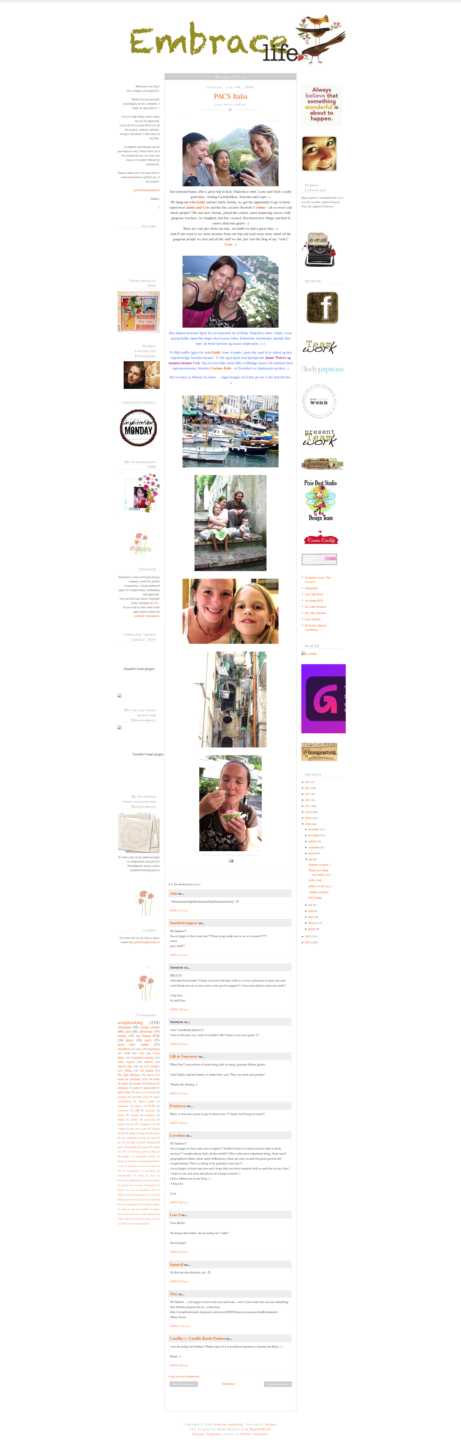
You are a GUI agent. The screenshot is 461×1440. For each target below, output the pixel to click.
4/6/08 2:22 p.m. (179, 910)
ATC (124, 1151)
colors (153, 1166)
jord (132, 1190)
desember (313, 829)
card (128, 1031)
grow (131, 1185)
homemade (123, 1106)
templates (150, 1115)
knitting (141, 1194)
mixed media (141, 1199)
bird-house (133, 1166)
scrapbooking (130, 1022)
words (156, 1147)
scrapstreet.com (147, 1124)
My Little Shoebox (129, 1075)
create (156, 1133)
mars (311, 917)
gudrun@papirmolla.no (146, 190)
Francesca (178, 1105)
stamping (122, 1096)
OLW (127, 1053)
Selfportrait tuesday (145, 1156)
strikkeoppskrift (149, 1214)
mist (129, 1199)
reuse (123, 1214)
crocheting (123, 1110)
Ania (173, 893)
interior (121, 1190)
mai (310, 905)
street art (133, 1214)
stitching (132, 1147)
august (312, 853)
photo (129, 1040)
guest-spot (150, 1119)
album (132, 1133)
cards (148, 1040)
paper (125, 1083)
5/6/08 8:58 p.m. (179, 1281)
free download (129, 1137)
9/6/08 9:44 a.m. (179, 1365)
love (132, 1124)
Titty (173, 1293)
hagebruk (151, 1185)
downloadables (125, 1175)
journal (121, 1124)
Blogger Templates (207, 1434)
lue (150, 1194)
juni (310, 859)
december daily (140, 1096)
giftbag (128, 1070)
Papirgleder (311, 588)
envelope (122, 1180)
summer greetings (319, 892)
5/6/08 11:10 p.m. (180, 1326)
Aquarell (176, 1264)
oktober (312, 841)
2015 (308, 782)
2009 (308, 818)
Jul (122, 1133)
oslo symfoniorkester (131, 1204)
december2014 (133, 1170)
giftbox (134, 1119)
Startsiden (228, 1383)
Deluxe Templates (255, 1434)
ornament (151, 1142)
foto (158, 1180)
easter (152, 1175)
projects (155, 1066)
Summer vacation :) (320, 864)
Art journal (146, 1070)
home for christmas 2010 (133, 1079)
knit (131, 1194)
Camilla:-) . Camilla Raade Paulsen (197, 1338)
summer (135, 1115)
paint (136, 1088)
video (147, 1218)
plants (124, 1209)
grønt (140, 1185)
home (156, 1079)
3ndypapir (124, 1027)
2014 (308, 788)
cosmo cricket (150, 1027)
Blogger (271, 1424)
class (138, 1049)
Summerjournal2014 (150, 1161)
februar (312, 923)
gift (123, 1185)
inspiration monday (143, 1057)
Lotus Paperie (126, 1062)
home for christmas (146, 1092)
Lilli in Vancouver (184, 1056)
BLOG (154, 603)
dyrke (141, 1175)
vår (122, 1223)
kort (154, 1137)
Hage (154, 1151)
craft (120, 1170)
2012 (308, 800)
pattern (138, 1106)
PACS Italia (230, 96)
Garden (156, 1128)
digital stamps (146, 1101)
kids (144, 1137)
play (133, 1209)
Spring (121, 1161)
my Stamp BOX (148, 1035)
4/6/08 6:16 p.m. (179, 1044)
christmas (145, 1031)
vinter (157, 1218)
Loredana (177, 1135)
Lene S (175, 1214)
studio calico (124, 1218)
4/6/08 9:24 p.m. (179, 1251)
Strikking (132, 1161)
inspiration (154, 1049)
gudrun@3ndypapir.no (147, 616)
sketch (121, 1115)
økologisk (141, 1223)
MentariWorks (261, 1429)
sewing (121, 1128)
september (314, 847)
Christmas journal (138, 1151)
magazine (150, 1110)
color (144, 1166)
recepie (137, 1083)
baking (121, 1119)
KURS (151, 1106)
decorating (151, 1170)
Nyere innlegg (183, 1383)
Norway (151, 1083)
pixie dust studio (133, 1044)
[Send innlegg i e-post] (230, 860)
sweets (145, 1147)
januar (311, 929)
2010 (308, 812)
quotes (156, 1209)
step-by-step (125, 1066)
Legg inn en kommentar (183, 1376)
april (310, 911)
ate (122, 1166)
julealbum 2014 (147, 1190)
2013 (308, 794)
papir (147, 1204)
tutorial (137, 1218)
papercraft (149, 1088)
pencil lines (124, 1092)
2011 (308, 806)
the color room (138, 1128)
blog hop (144, 1133)
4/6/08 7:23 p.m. (179, 1093)
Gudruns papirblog (228, 1424)
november (314, 835)
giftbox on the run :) (320, 886)
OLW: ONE (315, 880)
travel (150, 1075)
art (141, 1066)
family (122, 1035)
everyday (148, 1180)
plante (157, 1204)
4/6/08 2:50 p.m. (179, 1009)
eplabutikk (135, 1180)
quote (120, 1147)
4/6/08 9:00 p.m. (179, 1202)
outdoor (148, 1062)
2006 (308, 942)
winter (130, 1223)
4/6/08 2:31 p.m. (179, 955)
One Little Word (314, 594)
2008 (308, 824)
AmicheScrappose (184, 922)
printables (144, 1209)
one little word (133, 1142)
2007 (308, 936)
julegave (122, 1194)
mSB (137, 1110)
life (119, 1142)
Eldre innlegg (278, 1383)
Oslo (141, 1053)
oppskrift (155, 1199)
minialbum (124, 1049)
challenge (123, 1088)
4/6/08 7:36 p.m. (179, 1123)
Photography (124, 1156)
